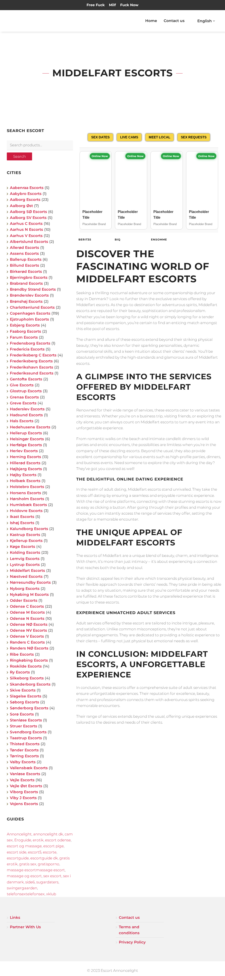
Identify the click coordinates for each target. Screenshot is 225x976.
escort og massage (24, 846)
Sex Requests (194, 137)
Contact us (174, 20)
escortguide (18, 858)
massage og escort (24, 876)
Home (151, 20)
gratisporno (48, 864)
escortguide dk (44, 858)
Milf (112, 5)
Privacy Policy (132, 942)
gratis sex (27, 864)
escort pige (53, 846)
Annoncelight (19, 834)
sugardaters (47, 882)
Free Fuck (96, 5)
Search (19, 156)
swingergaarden (22, 888)
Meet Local (159, 137)
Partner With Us (25, 927)
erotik (38, 840)
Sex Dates (100, 137)
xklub (51, 894)
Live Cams (129, 137)
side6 (30, 882)
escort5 (34, 852)
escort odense (58, 840)
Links (15, 917)
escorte (49, 852)
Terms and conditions (129, 930)
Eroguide (22, 840)
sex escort (52, 876)
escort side (16, 852)
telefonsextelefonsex (26, 894)
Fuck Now (129, 5)
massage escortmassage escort (36, 870)
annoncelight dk (48, 834)
